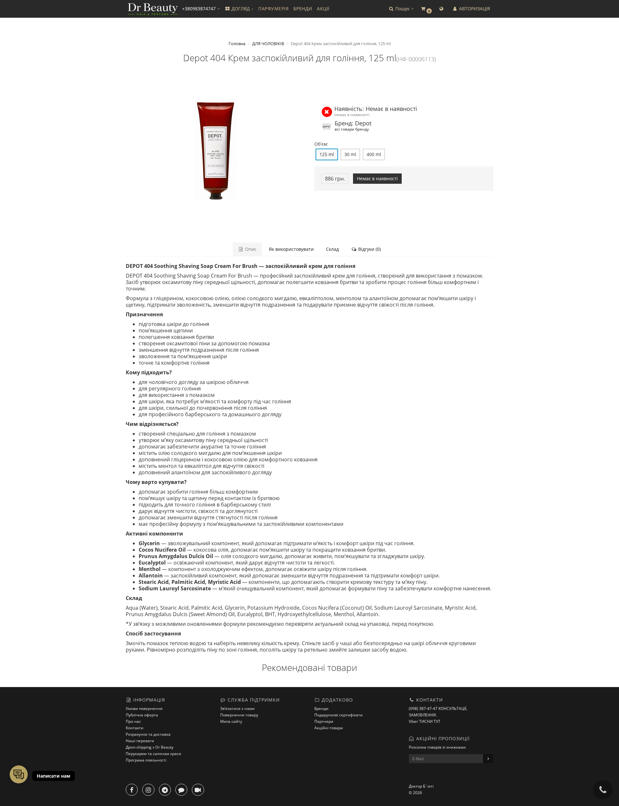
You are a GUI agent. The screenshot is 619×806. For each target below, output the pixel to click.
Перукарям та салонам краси (153, 753)
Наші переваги (140, 740)
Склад (332, 249)
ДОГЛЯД (240, 8)
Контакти (134, 728)
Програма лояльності (146, 760)
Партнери (323, 721)
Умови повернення (144, 708)
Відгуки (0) (369, 249)
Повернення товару (239, 715)
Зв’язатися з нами (237, 708)
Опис (250, 249)
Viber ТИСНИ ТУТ (424, 721)
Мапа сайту (231, 721)
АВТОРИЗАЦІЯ (474, 8)
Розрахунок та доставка (148, 734)
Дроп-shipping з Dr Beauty (149, 747)
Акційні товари (328, 728)
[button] (401, 9)
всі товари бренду (352, 129)
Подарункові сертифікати (338, 715)
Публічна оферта (142, 715)
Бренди (321, 708)
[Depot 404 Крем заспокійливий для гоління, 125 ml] (215, 150)
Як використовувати (291, 249)
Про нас (133, 721)
